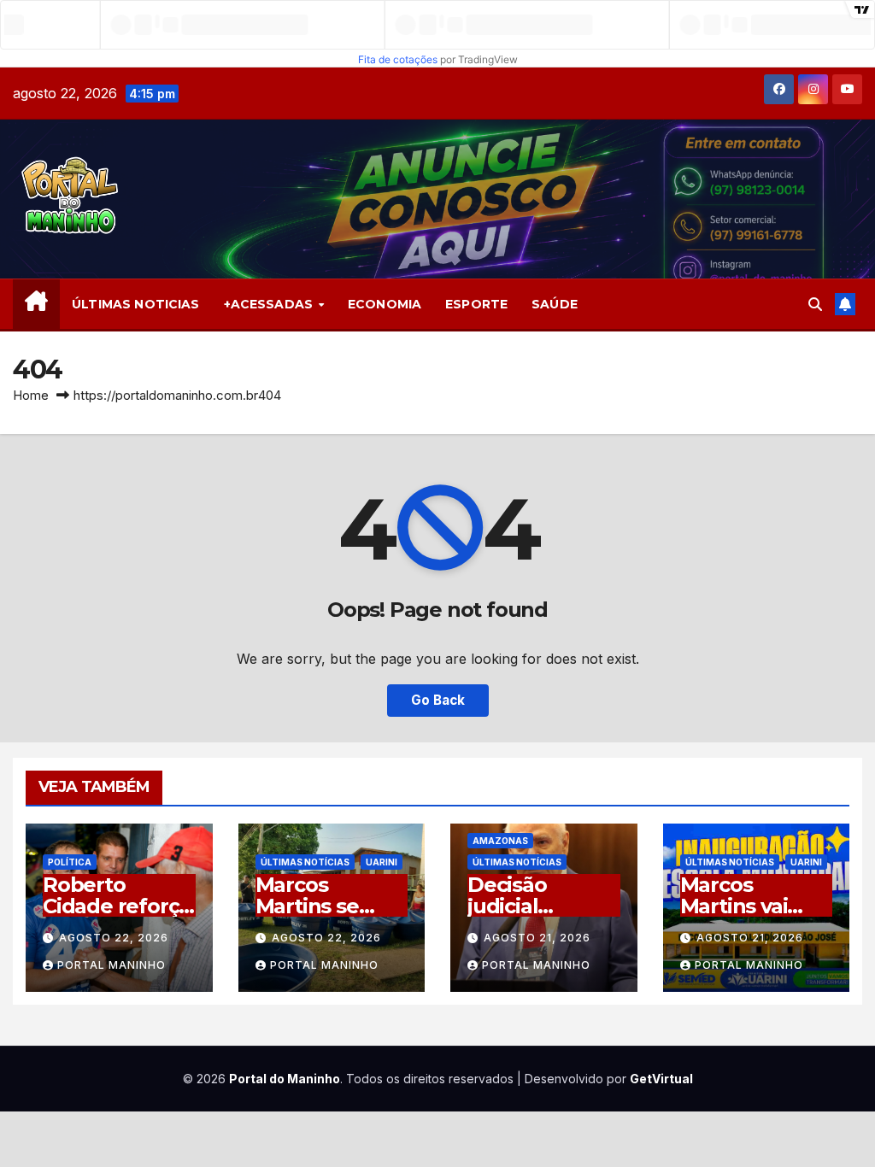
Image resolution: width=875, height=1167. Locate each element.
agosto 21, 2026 (537, 937)
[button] (815, 304)
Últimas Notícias (305, 862)
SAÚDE (554, 304)
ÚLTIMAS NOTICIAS (135, 304)
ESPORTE (476, 304)
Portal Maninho (111, 965)
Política (69, 862)
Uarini (381, 862)
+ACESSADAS (270, 304)
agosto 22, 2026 (113, 937)
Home (31, 395)
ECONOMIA (384, 304)
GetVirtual (661, 1078)
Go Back (438, 700)
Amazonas (500, 841)
